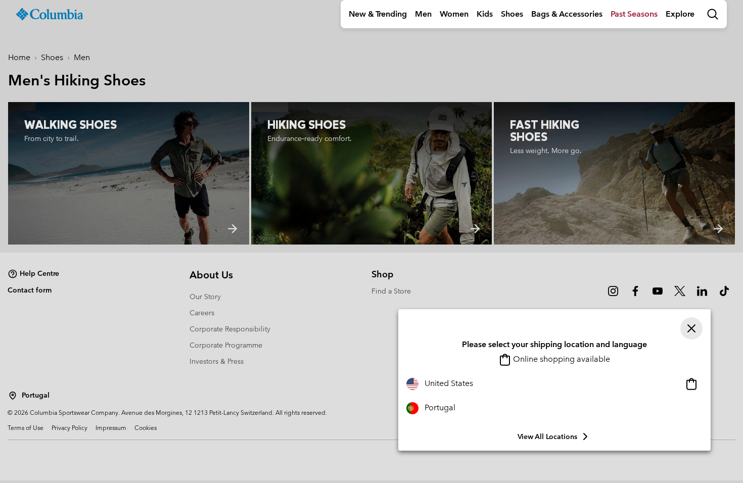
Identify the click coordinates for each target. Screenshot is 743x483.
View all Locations (547, 436)
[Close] (691, 328)
